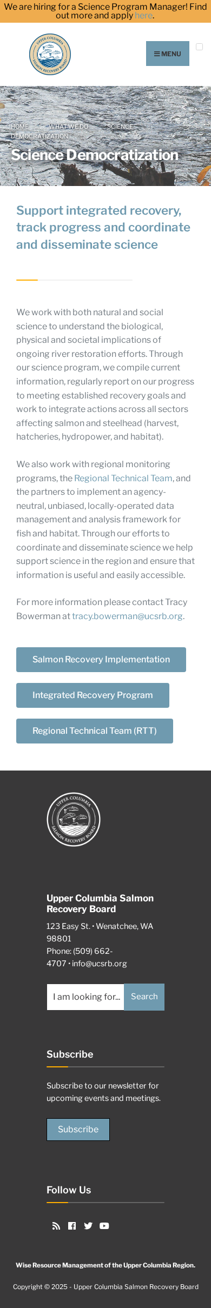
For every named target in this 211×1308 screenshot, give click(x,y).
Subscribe (78, 1129)
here (144, 15)
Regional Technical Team (123, 478)
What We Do (68, 126)
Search (144, 996)
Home (20, 126)
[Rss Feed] (54, 1225)
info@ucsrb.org (99, 963)
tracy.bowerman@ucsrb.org (127, 616)
